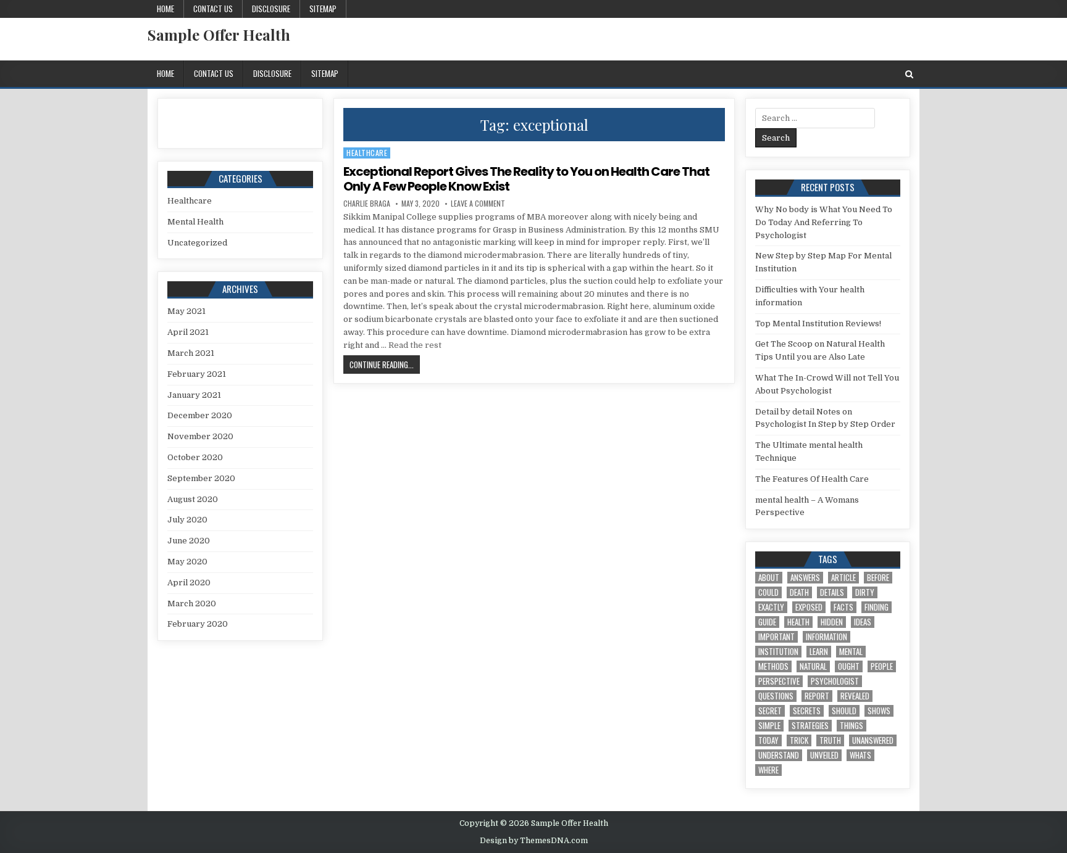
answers (805, 577)
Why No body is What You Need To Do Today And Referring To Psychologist (823, 222)
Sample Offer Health (219, 34)
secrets (807, 711)
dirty (864, 592)
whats (860, 755)
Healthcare (366, 152)
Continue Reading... (384, 364)
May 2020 (187, 561)
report (817, 696)
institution (778, 651)
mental (851, 651)
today (768, 740)
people (882, 666)
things (851, 725)
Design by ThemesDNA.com (534, 840)
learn (819, 651)
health (798, 622)
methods (773, 666)
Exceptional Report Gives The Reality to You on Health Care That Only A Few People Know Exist (526, 179)
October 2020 (195, 457)
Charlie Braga (366, 203)
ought (849, 666)
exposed (808, 607)
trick (799, 740)
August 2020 (192, 499)
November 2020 (200, 436)
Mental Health (195, 221)
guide (767, 622)
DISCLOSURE (271, 8)
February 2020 (197, 623)
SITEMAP (323, 8)
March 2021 (190, 353)
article (843, 577)
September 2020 (201, 478)
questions (775, 696)
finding (876, 607)
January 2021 (194, 395)
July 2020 (187, 519)
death (799, 592)
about (768, 577)
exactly (771, 607)
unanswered (872, 740)
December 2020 (199, 415)
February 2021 (196, 374)
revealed (854, 696)
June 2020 (188, 540)
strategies (810, 725)
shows (879, 711)
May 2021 (186, 311)
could (768, 592)
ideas (862, 622)
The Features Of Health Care (812, 479)
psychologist (835, 681)
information (826, 637)
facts (843, 607)
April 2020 (189, 582)
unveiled (824, 755)
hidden (832, 622)
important (776, 637)
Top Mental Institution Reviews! (818, 323)
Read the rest (414, 345)
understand (778, 755)
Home (165, 8)
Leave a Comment (478, 203)
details (832, 592)
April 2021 (188, 332)
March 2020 (191, 603)
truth (830, 740)
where (768, 770)
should (844, 711)
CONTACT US (213, 8)
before (878, 577)
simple (769, 725)
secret (770, 711)
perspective (779, 681)
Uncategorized (197, 242)
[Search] (909, 74)
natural (813, 666)
